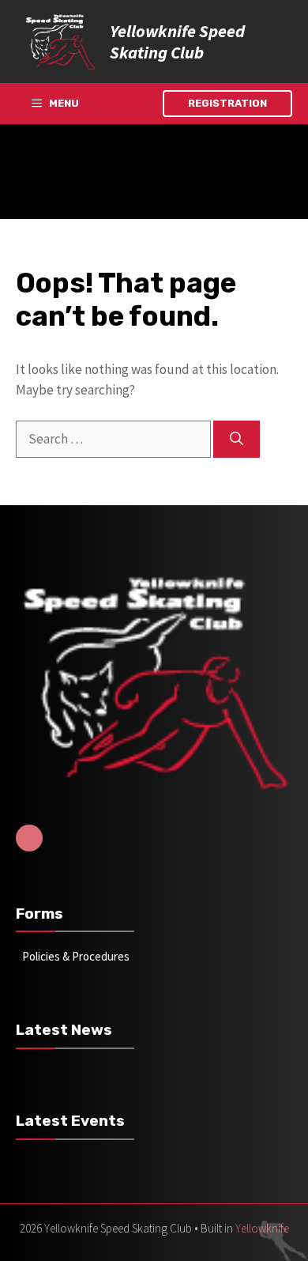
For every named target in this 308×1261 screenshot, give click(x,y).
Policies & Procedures (76, 956)
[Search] (236, 440)
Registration (227, 103)
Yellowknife (262, 1228)
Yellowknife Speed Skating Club (177, 41)
